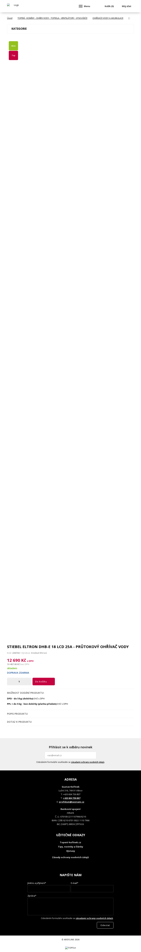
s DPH (30, 660)
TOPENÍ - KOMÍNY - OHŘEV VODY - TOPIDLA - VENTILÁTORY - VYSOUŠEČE (52, 18)
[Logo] (15, 6)
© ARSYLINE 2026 (70, 939)
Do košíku (41, 681)
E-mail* (74, 883)
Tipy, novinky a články (70, 846)
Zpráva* (32, 895)
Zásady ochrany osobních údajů (70, 857)
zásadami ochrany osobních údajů (87, 762)
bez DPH (24, 664)
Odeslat (93, 755)
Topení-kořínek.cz (70, 842)
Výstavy (70, 850)
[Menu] (81, 6)
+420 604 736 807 (71, 798)
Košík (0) (109, 6)
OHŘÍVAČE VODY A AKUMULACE (108, 18)
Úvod (9, 18)
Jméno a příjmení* (37, 883)
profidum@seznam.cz (71, 801)
